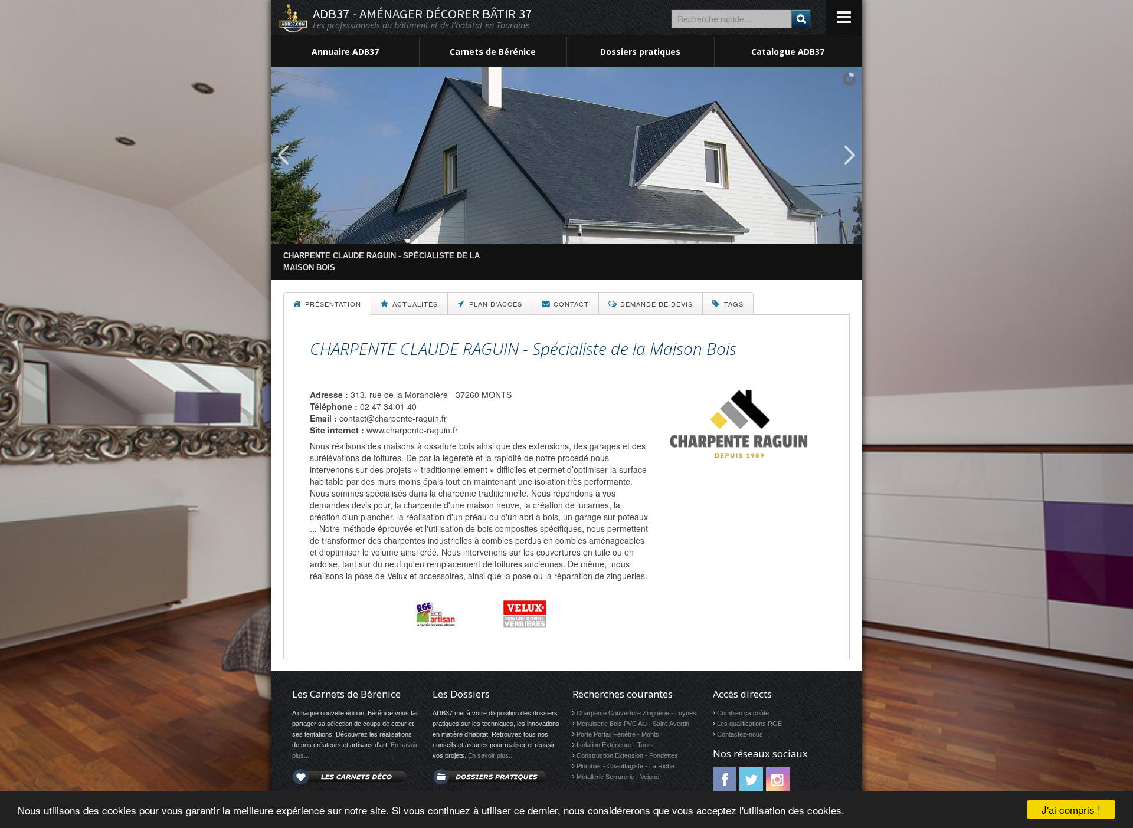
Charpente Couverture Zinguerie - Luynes (636, 713)
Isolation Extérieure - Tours (615, 744)
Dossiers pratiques (640, 51)
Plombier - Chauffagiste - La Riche (625, 766)
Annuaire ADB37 (345, 51)
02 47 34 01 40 (388, 406)
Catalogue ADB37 (787, 51)
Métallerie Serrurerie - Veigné (618, 776)
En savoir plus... (491, 755)
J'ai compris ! (1071, 809)
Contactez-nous (740, 734)
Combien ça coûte (743, 713)
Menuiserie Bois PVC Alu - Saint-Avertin (633, 723)
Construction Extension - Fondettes (627, 755)
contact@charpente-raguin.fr (393, 418)
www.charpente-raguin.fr (412, 430)
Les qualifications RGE (749, 723)
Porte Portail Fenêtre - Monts (618, 734)
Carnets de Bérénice (493, 51)
